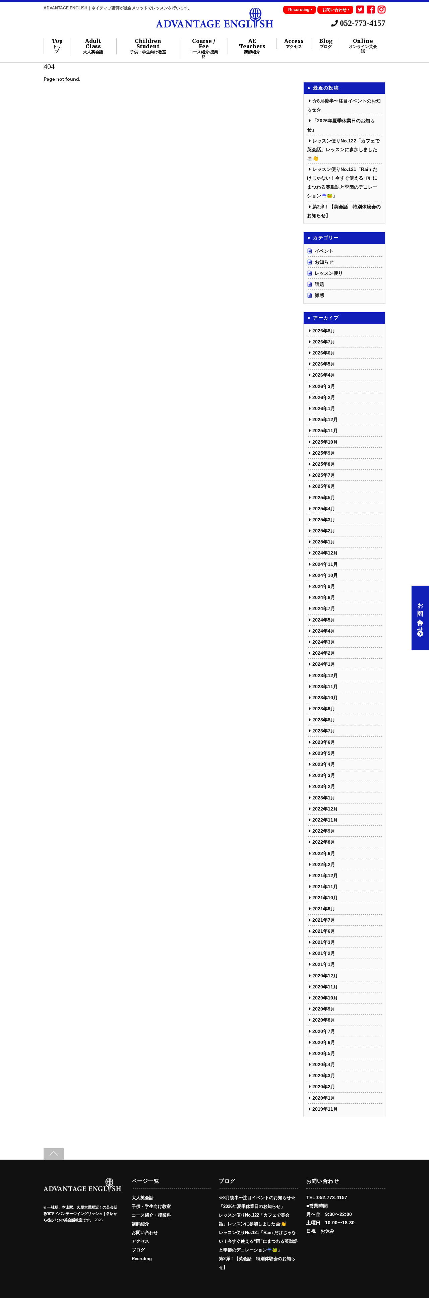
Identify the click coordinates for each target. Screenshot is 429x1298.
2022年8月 (323, 842)
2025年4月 (323, 508)
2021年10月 (325, 897)
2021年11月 (325, 886)
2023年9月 (323, 708)
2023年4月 (323, 764)
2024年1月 (323, 664)
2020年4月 (323, 1064)
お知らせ (324, 262)
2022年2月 (323, 864)
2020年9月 (323, 1009)
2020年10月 (325, 997)
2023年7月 (323, 730)
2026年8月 (323, 330)
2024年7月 (323, 608)
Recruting (142, 1258)
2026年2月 (323, 397)
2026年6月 (323, 352)
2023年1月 (323, 797)
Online (363, 46)
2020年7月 (323, 1031)
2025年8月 (323, 464)
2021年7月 (323, 920)
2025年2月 (323, 530)
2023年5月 (323, 753)
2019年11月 (325, 1109)
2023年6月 (323, 742)
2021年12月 (325, 875)
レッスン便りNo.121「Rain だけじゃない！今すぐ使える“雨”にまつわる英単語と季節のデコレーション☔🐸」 (258, 1241)
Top (57, 46)
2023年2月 (323, 786)
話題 (319, 284)
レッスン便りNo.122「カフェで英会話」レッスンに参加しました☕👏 (343, 149)
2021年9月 (323, 908)
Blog (325, 43)
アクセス (140, 1241)
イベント (324, 251)
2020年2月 (323, 1086)
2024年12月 (325, 553)
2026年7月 (323, 341)
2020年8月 (323, 1020)
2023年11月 (325, 686)
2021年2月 (323, 953)
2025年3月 (323, 519)
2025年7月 (323, 475)
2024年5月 (323, 620)
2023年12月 (325, 675)
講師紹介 (140, 1224)
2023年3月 (323, 775)
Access (294, 43)
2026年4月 (323, 375)
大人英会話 (143, 1197)
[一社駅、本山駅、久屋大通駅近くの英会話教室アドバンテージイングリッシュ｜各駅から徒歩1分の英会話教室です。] (214, 25)
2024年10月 (325, 575)
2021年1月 (323, 964)
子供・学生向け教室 (151, 1206)
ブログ (138, 1250)
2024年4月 (323, 631)
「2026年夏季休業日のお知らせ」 (252, 1206)
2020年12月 (325, 975)
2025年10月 (325, 442)
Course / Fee (203, 48)
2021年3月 (323, 942)
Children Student (148, 46)
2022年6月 (323, 853)
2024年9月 (323, 586)
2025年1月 (323, 541)
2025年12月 (325, 419)
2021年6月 (323, 931)
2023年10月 (325, 697)
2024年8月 (323, 597)
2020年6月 (323, 1042)
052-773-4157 (361, 23)
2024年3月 (323, 642)
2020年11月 (325, 986)
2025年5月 (323, 497)
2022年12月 (325, 809)
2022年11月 (325, 820)
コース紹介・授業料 (151, 1215)
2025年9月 (323, 453)
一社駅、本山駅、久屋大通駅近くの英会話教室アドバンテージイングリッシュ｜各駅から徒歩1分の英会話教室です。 (80, 1213)
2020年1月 (323, 1098)
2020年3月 (323, 1075)
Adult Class (93, 46)
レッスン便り (329, 273)
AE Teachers (252, 46)
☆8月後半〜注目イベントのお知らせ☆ (257, 1197)
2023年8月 (323, 719)
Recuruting (298, 9)
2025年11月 (325, 430)
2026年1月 (323, 408)
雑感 (319, 295)
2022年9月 (323, 831)
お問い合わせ (334, 9)
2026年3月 (323, 386)
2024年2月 (323, 653)
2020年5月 (323, 1053)
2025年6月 (323, 486)
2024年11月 (325, 564)
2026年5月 (323, 364)
